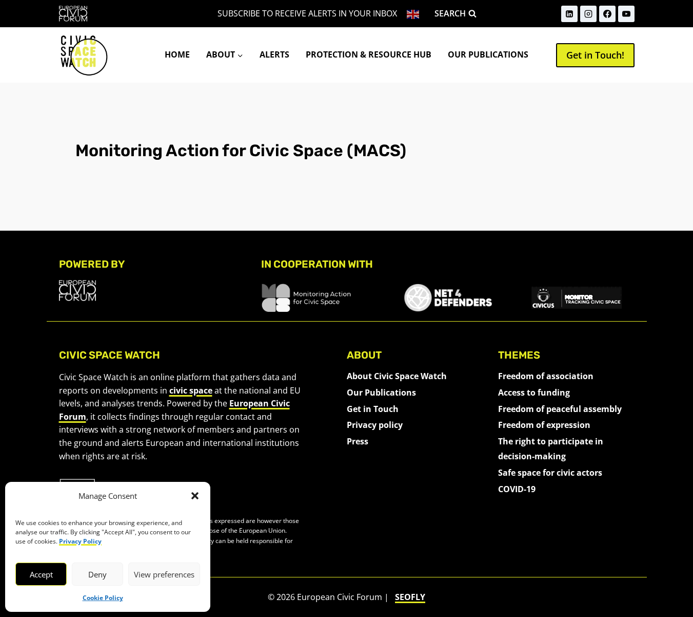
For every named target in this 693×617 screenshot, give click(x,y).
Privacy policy (375, 425)
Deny (97, 574)
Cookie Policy (103, 597)
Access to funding (534, 392)
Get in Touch (373, 409)
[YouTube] (626, 14)
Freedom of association (545, 376)
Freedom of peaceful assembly (560, 409)
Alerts (274, 54)
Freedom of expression (544, 425)
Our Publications (488, 54)
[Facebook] (607, 14)
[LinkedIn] (569, 14)
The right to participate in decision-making (550, 449)
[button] (195, 496)
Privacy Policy (80, 541)
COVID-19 (517, 489)
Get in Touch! (595, 55)
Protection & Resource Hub (368, 54)
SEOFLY (410, 597)
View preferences (164, 574)
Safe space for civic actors (550, 472)
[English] (413, 13)
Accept (41, 574)
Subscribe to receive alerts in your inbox (307, 13)
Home (177, 54)
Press (357, 441)
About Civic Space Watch (397, 376)
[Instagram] (588, 14)
